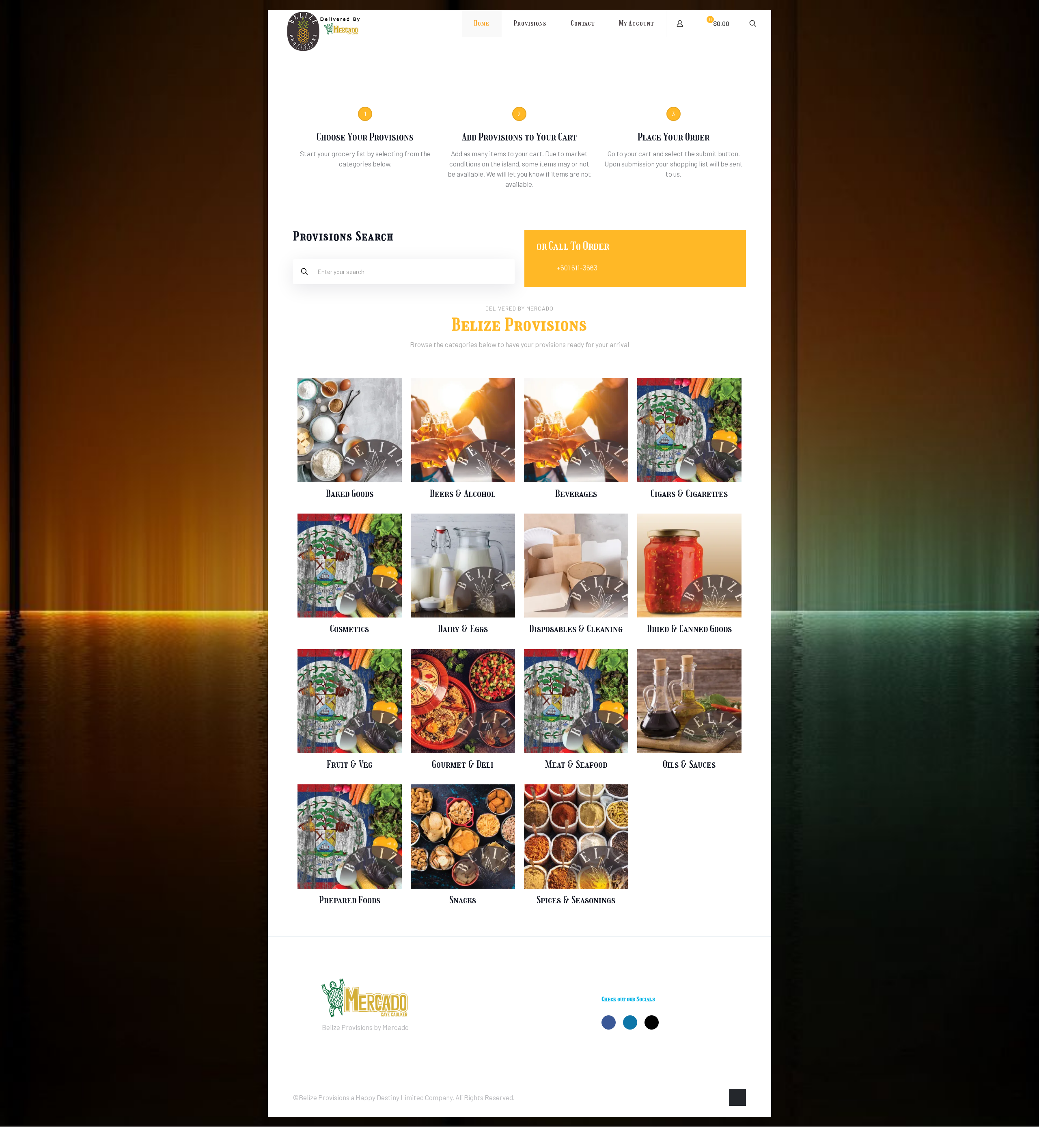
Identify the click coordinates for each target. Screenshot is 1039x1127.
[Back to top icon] (737, 1097)
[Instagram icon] (709, 1097)
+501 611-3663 (577, 267)
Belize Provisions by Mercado (365, 1027)
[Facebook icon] (701, 1097)
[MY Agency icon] (718, 1097)
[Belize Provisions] (342, 38)
